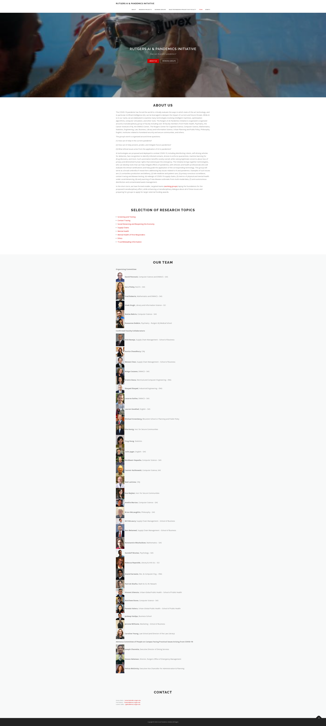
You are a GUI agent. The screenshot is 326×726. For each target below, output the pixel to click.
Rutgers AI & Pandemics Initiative (135, 3)
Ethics (120, 238)
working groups (170, 186)
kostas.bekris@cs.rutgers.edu (133, 700)
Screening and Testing (127, 217)
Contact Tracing (124, 220)
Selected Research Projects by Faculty (182, 9)
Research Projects (145, 9)
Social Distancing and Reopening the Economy (136, 224)
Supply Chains (123, 227)
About (134, 9)
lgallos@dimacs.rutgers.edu (132, 704)
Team (200, 9)
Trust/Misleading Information (130, 242)
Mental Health (123, 231)
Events (207, 9)
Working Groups (160, 9)
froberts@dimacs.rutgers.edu (132, 702)
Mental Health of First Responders (131, 235)
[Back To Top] (319, 718)
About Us (153, 61)
